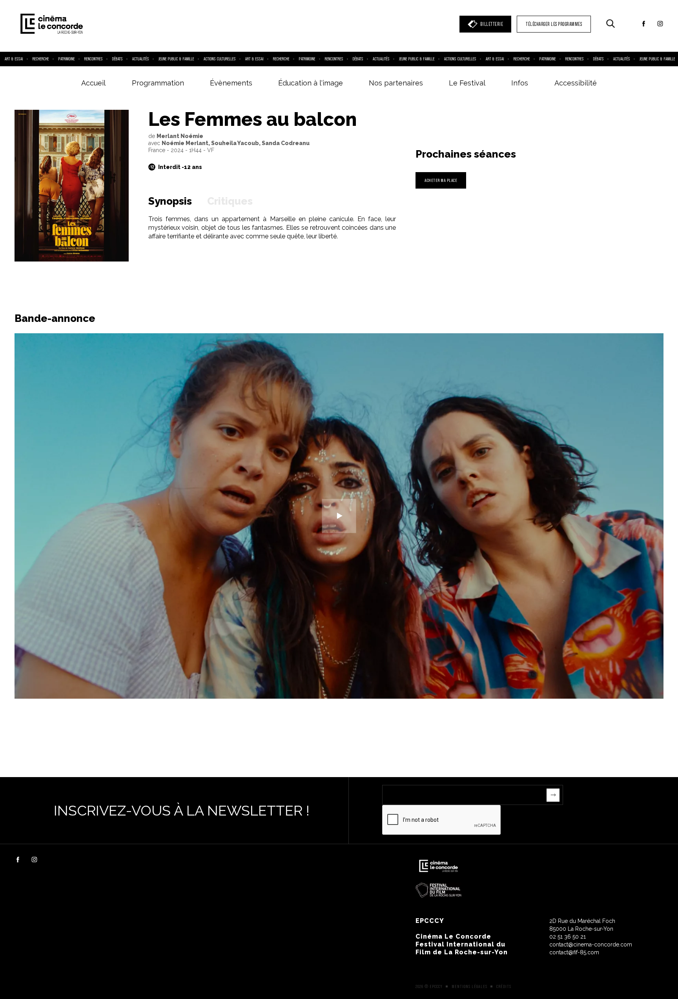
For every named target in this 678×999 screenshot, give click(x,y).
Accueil (93, 83)
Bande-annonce (55, 318)
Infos (519, 83)
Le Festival (467, 83)
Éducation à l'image (310, 83)
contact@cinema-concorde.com (590, 944)
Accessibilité (575, 83)
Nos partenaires (396, 83)
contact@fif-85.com (574, 952)
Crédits (503, 986)
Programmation (158, 83)
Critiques (230, 201)
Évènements (231, 83)
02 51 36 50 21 (567, 937)
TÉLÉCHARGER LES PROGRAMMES (554, 24)
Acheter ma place (441, 180)
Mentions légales (469, 986)
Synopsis (170, 201)
